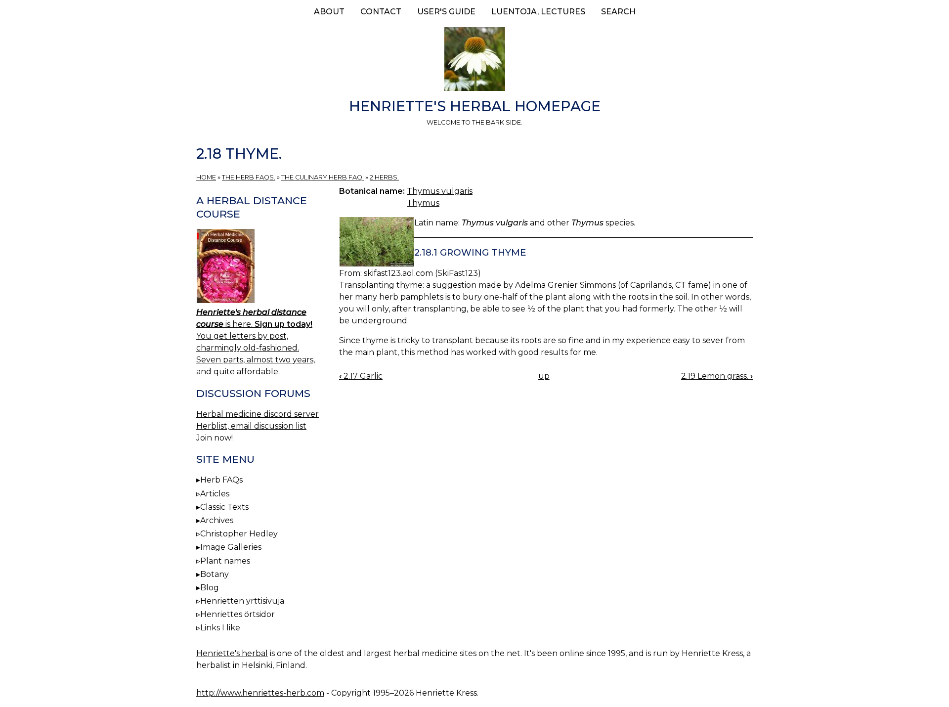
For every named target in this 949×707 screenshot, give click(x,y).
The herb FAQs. (248, 177)
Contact (380, 11)
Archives (216, 520)
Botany (214, 574)
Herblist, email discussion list (251, 426)
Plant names (225, 561)
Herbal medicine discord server (257, 414)
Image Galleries (230, 547)
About (329, 11)
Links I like (220, 627)
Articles (214, 493)
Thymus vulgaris (440, 191)
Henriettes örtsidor (237, 614)
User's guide (446, 11)
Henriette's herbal (232, 653)
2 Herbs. (384, 177)
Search (618, 11)
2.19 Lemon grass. (717, 376)
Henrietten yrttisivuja (242, 601)
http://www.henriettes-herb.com (260, 693)
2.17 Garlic (361, 376)
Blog (209, 587)
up (544, 376)
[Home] (474, 60)
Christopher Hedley (239, 533)
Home (206, 177)
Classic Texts (224, 507)
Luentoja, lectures (538, 11)
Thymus (423, 203)
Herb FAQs (221, 480)
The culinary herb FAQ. (322, 177)
